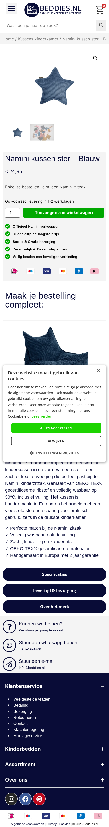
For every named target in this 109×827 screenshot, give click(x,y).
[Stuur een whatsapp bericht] (9, 645)
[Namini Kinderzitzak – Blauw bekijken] (54, 359)
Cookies (64, 824)
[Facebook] (25, 799)
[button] (11, 8)
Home (8, 38)
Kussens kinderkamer (38, 38)
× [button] (98, 371)
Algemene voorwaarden (27, 824)
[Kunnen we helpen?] (9, 626)
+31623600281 (31, 649)
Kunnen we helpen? (41, 623)
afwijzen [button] (56, 441)
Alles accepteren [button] (56, 428)
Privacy (51, 824)
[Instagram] (11, 799)
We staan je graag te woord (41, 630)
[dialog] (54, 413)
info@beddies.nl (32, 668)
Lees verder (41, 416)
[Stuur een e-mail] (9, 664)
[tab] (54, 574)
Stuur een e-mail (37, 661)
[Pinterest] (39, 799)
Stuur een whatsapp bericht (49, 642)
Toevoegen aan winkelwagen (64, 212)
